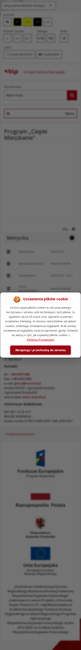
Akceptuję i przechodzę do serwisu (40, 350)
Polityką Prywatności (40, 340)
